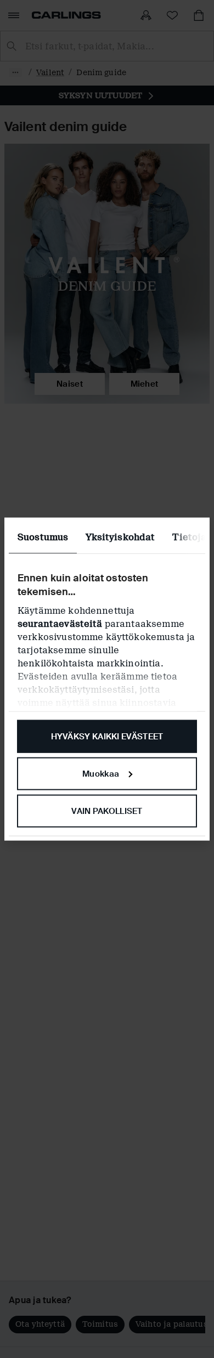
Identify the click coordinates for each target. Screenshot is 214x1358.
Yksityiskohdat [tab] (120, 537)
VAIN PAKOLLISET (107, 810)
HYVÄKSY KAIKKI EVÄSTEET (107, 736)
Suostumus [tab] (43, 537)
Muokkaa (100, 773)
